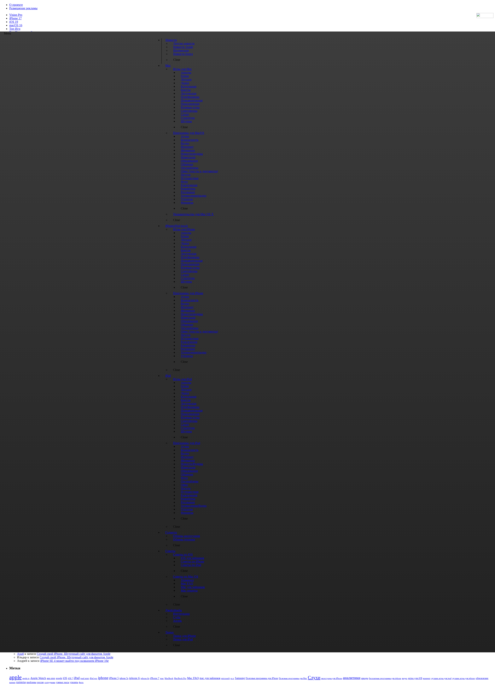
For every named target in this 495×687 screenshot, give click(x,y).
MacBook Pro (180, 678)
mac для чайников (210, 678)
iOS (65, 678)
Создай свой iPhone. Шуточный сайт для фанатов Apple (73, 653)
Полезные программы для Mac (293, 678)
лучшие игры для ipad (441, 678)
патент (12, 682)
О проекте (16, 4)
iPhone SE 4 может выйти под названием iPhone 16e (74, 660)
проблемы (31, 682)
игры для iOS (415, 678)
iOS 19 (13, 21)
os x (232, 678)
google (59, 678)
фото (81, 682)
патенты (21, 682)
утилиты (74, 682)
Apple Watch (38, 678)
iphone (103, 678)
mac (162, 678)
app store (51, 678)
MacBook (169, 678)
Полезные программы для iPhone (262, 678)
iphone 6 (134, 678)
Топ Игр (14, 28)
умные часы (62, 682)
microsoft (225, 678)
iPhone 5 (114, 678)
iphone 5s (123, 678)
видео (404, 678)
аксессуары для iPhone (331, 678)
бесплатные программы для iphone (385, 678)
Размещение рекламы (23, 8)
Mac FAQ (193, 678)
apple (15, 677)
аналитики (351, 678)
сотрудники (49, 682)
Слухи (314, 677)
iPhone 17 (15, 18)
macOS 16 (15, 25)
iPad (77, 678)
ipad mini (84, 678)
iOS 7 (70, 678)
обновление (482, 678)
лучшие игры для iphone (463, 678)
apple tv (26, 678)
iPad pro (93, 678)
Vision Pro (15, 14)
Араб (20, 653)
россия (40, 682)
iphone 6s (145, 678)
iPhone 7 (154, 678)
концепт (426, 678)
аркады (364, 678)
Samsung (240, 678)
